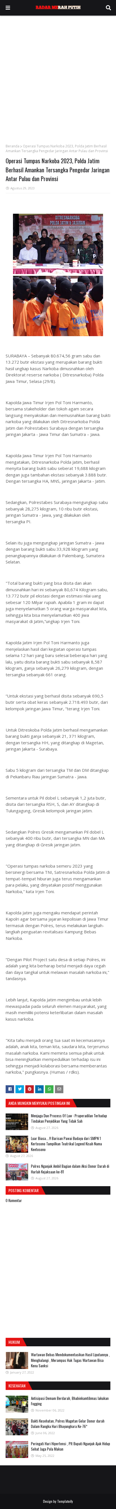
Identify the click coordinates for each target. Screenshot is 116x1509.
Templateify (65, 1501)
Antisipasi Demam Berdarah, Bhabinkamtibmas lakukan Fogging (70, 1401)
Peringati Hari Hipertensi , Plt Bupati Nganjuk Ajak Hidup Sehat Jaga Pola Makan (70, 1446)
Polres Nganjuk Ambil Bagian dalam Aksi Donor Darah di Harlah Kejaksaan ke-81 (70, 1169)
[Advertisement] (58, 76)
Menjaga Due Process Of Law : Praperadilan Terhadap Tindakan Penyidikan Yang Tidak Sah (69, 1118)
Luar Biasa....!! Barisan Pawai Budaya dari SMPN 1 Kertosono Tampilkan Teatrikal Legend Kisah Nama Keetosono (66, 1143)
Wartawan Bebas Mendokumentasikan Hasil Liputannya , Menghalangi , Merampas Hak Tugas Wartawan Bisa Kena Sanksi (70, 1360)
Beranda (12, 146)
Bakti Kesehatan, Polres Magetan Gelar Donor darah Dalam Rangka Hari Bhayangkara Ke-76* (67, 1423)
